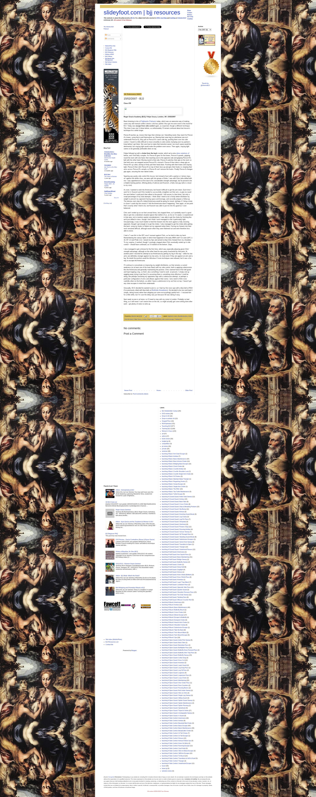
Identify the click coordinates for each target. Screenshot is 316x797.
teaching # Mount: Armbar (170, 605)
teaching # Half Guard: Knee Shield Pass (175, 577)
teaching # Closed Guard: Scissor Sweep (175, 532)
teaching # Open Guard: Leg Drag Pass (175, 668)
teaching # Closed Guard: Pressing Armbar (176, 529)
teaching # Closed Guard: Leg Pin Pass (175, 519)
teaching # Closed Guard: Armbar (173, 499)
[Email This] (150, 316)
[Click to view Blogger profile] (201, 44)
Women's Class (167, 431)
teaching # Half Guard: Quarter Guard (174, 590)
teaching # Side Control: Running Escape (176, 746)
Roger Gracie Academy (154, 319)
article (164, 436)
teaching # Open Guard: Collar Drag (174, 658)
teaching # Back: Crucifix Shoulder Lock (175, 471)
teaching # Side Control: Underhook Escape (176, 763)
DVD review (166, 413)
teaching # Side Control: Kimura (172, 738)
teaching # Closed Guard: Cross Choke (175, 504)
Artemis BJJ (181, 18)
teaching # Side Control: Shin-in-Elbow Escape (177, 751)
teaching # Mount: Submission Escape (175, 627)
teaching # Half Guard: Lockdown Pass (175, 585)
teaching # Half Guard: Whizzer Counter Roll (177, 600)
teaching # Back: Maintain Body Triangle (175, 479)
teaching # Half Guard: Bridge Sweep (174, 559)
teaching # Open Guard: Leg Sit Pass (174, 670)
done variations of (183, 153)
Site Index (108, 64)
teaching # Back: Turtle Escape (172, 494)
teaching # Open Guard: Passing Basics (175, 688)
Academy (190, 19)
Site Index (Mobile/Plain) (114, 639)
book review (166, 439)
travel (164, 766)
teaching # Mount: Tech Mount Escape (174, 635)
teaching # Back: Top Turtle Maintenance (175, 491)
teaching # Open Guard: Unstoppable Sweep (177, 713)
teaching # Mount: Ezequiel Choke (173, 620)
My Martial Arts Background (109, 59)
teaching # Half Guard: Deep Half (173, 567)
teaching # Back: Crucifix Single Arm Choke (176, 474)
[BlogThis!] (153, 316)
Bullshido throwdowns (159, 290)
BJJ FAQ (190, 17)
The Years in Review (110, 176)
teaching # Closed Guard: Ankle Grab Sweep (177, 497)
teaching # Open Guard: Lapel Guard (174, 665)
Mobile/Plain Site (110, 46)
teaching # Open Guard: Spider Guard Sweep (177, 700)
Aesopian (107, 165)
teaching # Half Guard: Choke (172, 564)
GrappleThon (166, 421)
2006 (158, 18)
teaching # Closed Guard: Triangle (173, 547)
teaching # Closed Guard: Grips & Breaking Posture (179, 507)
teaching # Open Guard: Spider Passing (175, 705)
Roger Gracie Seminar (123, 510)
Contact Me (108, 48)
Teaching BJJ (166, 426)
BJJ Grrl (107, 174)
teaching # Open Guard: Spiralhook (174, 708)
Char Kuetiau (108, 193)
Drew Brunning (109, 182)
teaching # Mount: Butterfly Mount (173, 610)
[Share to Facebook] (158, 316)
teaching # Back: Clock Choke (172, 466)
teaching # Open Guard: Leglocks (173, 673)
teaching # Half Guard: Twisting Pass (174, 597)
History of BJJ (109, 54)
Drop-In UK (165, 416)
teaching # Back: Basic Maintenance (174, 459)
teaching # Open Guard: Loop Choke (174, 678)
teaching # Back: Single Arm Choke (173, 486)
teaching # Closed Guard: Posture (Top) (175, 527)
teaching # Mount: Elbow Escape (173, 615)
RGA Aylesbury (167, 423)
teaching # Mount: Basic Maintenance (174, 607)
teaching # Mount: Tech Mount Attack (174, 632)
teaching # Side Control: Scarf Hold (173, 748)
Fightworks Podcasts (148, 121)
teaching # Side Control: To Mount (173, 756)
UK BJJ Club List (111, 502)
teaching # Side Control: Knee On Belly (175, 743)
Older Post (188, 390)
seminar (164, 451)
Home (189, 10)
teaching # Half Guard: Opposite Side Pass (176, 587)
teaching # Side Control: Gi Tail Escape (175, 736)
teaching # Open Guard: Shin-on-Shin (174, 693)
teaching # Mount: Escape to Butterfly (174, 617)
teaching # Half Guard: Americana (173, 552)
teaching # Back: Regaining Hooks (173, 481)
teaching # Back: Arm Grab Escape (173, 454)
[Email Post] (145, 316)
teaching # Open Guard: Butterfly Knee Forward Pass (179, 650)
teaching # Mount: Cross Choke (172, 612)
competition (166, 444)
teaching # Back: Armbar (170, 456)
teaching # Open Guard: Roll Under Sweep (176, 690)
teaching (163, 18)
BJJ (132, 18)
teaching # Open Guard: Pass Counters (175, 685)
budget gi (165, 441)
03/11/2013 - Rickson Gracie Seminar (128, 564)
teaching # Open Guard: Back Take (173, 642)
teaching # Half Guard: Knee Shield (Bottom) (177, 575)
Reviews (189, 15)
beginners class (172, 316)
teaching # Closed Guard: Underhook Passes (177, 549)
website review (167, 771)
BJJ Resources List (112, 642)
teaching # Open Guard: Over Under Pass (176, 683)
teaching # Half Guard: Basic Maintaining (175, 557)
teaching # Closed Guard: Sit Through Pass (176, 534)
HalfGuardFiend (109, 191)
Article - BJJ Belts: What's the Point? (128, 576)
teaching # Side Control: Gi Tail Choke (174, 733)
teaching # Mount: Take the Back (173, 630)
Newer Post (128, 390)
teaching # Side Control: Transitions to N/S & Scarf (178, 758)
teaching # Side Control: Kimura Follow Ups (176, 741)
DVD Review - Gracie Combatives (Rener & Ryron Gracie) (135, 539)
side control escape (168, 319)
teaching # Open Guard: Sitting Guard (174, 698)
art (163, 434)
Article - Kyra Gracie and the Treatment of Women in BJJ (134, 522)
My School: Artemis (111, 62)
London (144, 319)
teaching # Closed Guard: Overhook (174, 524)
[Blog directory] (146, 606)
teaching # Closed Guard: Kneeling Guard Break (178, 514)
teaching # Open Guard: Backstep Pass (175, 645)
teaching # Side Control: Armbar (172, 720)
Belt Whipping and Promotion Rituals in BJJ (130, 587)
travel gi (164, 768)
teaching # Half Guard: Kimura (172, 572)
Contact (189, 12)
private (164, 449)
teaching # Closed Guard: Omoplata (174, 522)
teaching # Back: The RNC (171, 489)
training (172, 18)
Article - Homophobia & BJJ (125, 490)
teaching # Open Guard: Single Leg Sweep (176, 695)
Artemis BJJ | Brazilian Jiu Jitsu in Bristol (110, 154)
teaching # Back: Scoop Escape (172, 484)
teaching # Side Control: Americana (174, 718)
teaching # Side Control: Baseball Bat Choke (177, 723)
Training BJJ (178, 319)
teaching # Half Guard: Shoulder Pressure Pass (178, 592)
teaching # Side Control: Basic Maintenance (176, 728)
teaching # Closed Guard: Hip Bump (174, 509)
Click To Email (209, 37)
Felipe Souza (137, 319)
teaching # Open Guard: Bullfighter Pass (175, 647)
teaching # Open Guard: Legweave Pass (175, 675)
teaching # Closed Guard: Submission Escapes (177, 539)
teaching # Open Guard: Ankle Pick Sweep (176, 640)
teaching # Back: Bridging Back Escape (175, 464)
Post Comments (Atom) (140, 394)
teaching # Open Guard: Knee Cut (173, 660)
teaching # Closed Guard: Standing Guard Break (178, 537)
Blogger (134, 650)
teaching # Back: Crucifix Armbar (173, 469)
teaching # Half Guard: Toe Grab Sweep (175, 595)
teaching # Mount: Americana (171, 602)
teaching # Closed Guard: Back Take (174, 501)
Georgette (111, 777)
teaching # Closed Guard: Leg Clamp (174, 517)
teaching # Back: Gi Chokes (171, 476)
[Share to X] (155, 316)
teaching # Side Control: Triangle (173, 761)
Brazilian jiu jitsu (182, 316)
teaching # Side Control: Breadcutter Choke (176, 731)
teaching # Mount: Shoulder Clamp (173, 625)
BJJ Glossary (109, 52)
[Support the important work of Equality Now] (210, 43)
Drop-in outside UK (168, 418)
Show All (116, 197)
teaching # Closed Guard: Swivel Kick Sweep (177, 542)
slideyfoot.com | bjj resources (142, 12)
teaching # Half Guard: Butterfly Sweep (175, 562)
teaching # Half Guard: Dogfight (172, 569)
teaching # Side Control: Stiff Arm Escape (175, 753)
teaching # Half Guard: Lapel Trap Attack (175, 582)
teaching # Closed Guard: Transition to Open (177, 544)
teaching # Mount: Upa (169, 637)
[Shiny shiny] (211, 78)
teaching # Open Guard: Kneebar (173, 663)
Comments (110, 39)
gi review (165, 446)
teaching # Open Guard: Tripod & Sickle (175, 710)
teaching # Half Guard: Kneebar (172, 579)
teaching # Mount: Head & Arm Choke (174, 622)
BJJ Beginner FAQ (110, 50)
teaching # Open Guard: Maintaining (174, 680)
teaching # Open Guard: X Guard (173, 716)
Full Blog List (107, 203)
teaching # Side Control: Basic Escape (175, 726)
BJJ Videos (108, 56)
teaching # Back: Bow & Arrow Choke (174, 461)
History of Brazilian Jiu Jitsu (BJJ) (127, 551)
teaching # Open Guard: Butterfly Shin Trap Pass (178, 653)
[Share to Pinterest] (160, 316)
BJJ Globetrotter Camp (169, 411)
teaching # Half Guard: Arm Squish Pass (175, 554)
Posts (109, 35)
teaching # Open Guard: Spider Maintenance (177, 703)
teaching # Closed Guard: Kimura (173, 512)
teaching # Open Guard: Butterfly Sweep (175, 655)
